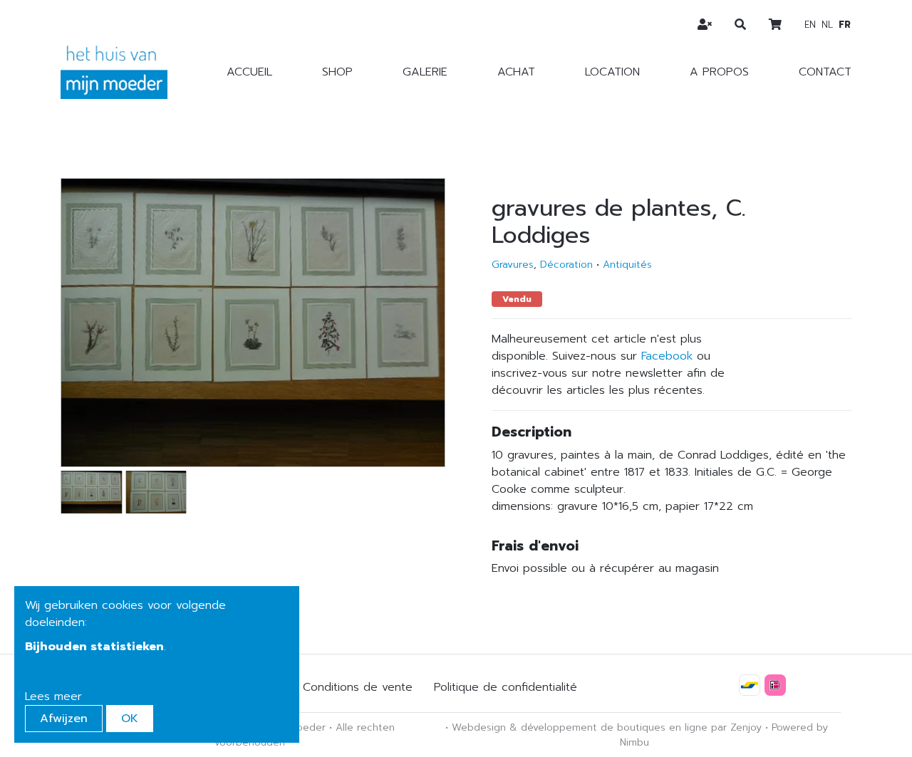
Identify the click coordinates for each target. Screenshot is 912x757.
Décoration (566, 264)
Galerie (425, 71)
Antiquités (627, 264)
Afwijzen (64, 718)
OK (129, 718)
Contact (825, 71)
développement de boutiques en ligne (614, 727)
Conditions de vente (358, 687)
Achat (516, 71)
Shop (337, 71)
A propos (719, 71)
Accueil (249, 71)
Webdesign (479, 727)
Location (612, 71)
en (810, 24)
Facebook (667, 356)
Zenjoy (746, 727)
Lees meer (53, 696)
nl (827, 24)
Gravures (513, 264)
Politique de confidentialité (505, 687)
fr (845, 24)
